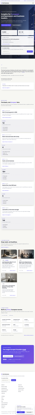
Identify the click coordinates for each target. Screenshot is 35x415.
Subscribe (13, 380)
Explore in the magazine (6, 214)
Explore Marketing (5, 190)
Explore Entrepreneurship (7, 117)
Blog (2, 401)
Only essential (29, 412)
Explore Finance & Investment (7, 141)
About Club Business (4, 402)
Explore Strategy (5, 166)
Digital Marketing (4, 391)
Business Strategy (4, 386)
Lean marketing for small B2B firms (8, 42)
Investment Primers (21, 388)
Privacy (10, 413)
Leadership (3, 393)
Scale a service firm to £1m (7, 40)
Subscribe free (30, 51)
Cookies (16, 413)
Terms (13, 413)
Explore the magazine (16, 25)
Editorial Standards (4, 404)
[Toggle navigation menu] (33, 3)
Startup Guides (20, 386)
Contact (2, 399)
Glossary (19, 391)
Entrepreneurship (4, 388)
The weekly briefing (4, 378)
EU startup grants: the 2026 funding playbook (10, 39)
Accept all (20, 412)
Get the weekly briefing (6, 25)
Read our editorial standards (29, 335)
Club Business (5, 3)
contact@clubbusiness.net (5, 413)
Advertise (2, 407)
